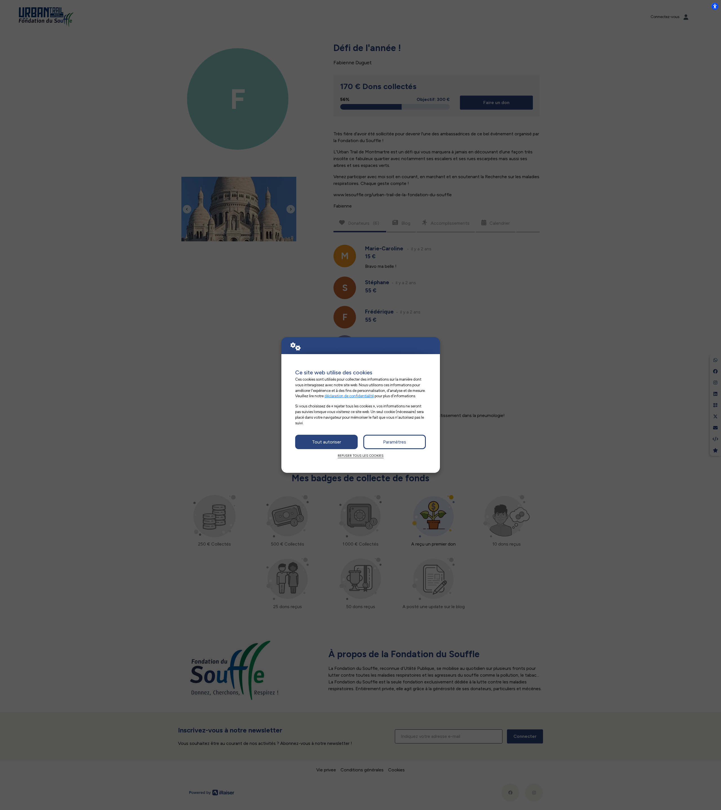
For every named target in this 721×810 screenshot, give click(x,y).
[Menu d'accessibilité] (714, 6)
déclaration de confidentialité (349, 396)
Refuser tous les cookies (361, 456)
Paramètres (394, 442)
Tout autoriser (326, 442)
